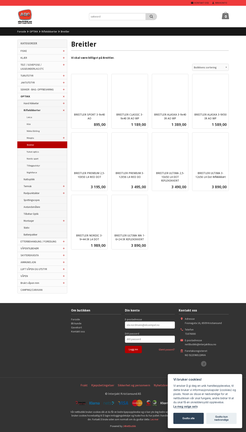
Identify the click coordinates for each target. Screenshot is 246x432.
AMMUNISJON (28, 262)
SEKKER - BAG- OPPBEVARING (37, 89)
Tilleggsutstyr (33, 165)
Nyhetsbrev (161, 385)
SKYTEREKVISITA (30, 255)
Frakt (84, 385)
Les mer (154, 419)
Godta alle (188, 418)
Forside (21, 31)
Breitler (30, 144)
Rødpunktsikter (31, 193)
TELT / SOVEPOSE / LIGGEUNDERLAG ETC (32, 66)
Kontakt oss (78, 331)
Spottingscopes (32, 200)
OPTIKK (25, 96)
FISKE (24, 51)
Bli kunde (76, 323)
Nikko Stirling (33, 131)
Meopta (30, 137)
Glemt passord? (167, 349)
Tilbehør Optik (31, 214)
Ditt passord (132, 333)
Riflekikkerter (32, 110)
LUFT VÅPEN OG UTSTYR (34, 269)
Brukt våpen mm (30, 283)
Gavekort (76, 327)
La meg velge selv (185, 406)
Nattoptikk (29, 179)
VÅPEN (24, 276)
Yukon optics (33, 151)
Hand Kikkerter (31, 103)
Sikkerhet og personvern (134, 385)
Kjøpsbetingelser (102, 385)
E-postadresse (133, 319)
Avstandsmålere (32, 207)
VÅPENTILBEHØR (30, 248)
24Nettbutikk (129, 426)
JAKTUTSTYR (28, 82)
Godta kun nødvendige (221, 418)
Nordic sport (32, 158)
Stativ (26, 227)
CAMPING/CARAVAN (31, 290)
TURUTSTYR (27, 75)
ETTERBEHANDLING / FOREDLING (38, 241)
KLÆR (24, 57)
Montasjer (29, 220)
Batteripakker (30, 234)
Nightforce (32, 172)
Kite (29, 124)
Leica (29, 117)
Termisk (28, 186)
